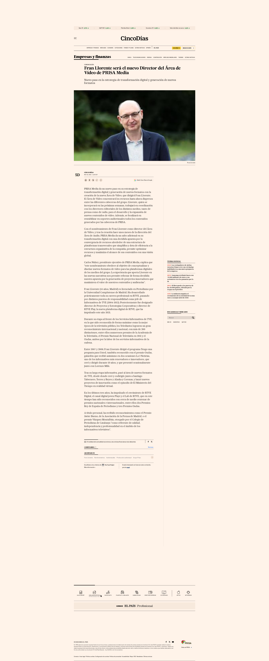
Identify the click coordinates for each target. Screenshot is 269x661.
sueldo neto (108, 595)
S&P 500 (102, 28)
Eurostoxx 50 (150, 28)
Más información (89, 467)
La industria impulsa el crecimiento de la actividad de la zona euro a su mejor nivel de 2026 (181, 296)
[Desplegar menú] (75, 38)
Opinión (148, 48)
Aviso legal (82, 656)
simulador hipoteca (94, 595)
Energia (149, 57)
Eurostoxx (176, 322)
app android (188, 595)
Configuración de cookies (102, 656)
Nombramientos (99, 457)
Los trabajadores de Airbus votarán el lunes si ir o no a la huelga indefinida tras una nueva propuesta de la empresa (180, 268)
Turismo (180, 57)
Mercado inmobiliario (170, 57)
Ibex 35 (81, 28)
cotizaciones (164, 595)
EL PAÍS (155, 47)
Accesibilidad (125, 656)
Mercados (103, 48)
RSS (135, 656)
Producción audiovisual (124, 457)
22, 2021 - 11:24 (90, 174)
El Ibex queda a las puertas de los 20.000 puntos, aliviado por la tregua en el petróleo (180, 288)
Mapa (131, 656)
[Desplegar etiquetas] (152, 457)
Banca (129, 57)
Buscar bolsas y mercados (177, 312)
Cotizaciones (118, 48)
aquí (128, 467)
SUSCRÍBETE (176, 48)
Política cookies (90, 656)
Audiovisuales (110, 457)
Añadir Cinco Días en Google (144, 180)
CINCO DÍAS (89, 172)
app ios (178, 595)
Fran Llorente (88, 457)
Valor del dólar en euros (177, 28)
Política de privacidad (115, 656)
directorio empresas (150, 595)
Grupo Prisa (137, 457)
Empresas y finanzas (93, 48)
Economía (110, 48)
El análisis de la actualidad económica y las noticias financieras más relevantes (111, 442)
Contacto (76, 656)
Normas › (151, 447)
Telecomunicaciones (139, 57)
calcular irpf (80, 595)
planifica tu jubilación (122, 595)
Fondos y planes (129, 48)
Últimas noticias (140, 48)
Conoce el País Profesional (134, 605)
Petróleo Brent (125, 28)
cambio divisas (137, 595)
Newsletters (140, 656)
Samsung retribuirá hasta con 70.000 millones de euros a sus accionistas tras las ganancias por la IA (180, 278)
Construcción (157, 57)
